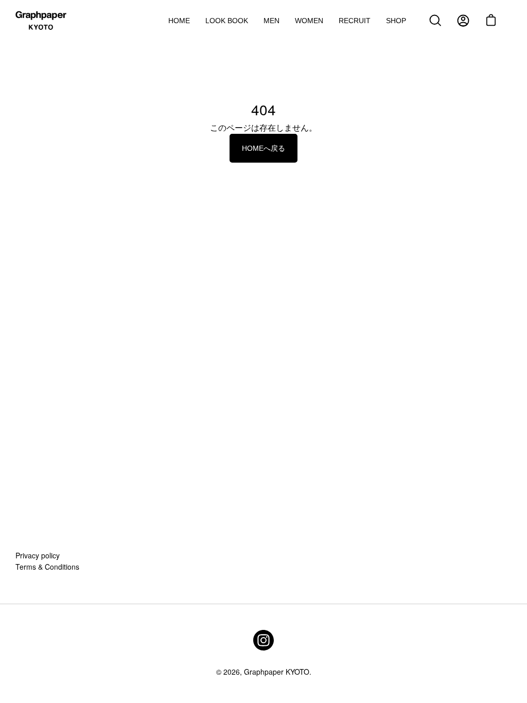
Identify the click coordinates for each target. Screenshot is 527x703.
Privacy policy (37, 555)
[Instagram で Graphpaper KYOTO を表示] (263, 640)
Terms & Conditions (47, 566)
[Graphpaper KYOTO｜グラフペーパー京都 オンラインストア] (41, 20)
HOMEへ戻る (263, 148)
